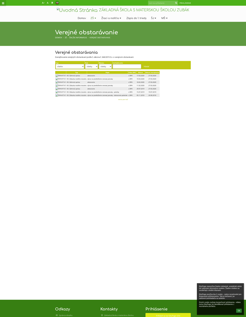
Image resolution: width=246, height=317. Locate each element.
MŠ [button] (163, 18)
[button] (52, 3)
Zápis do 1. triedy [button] (136, 18)
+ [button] (44, 2)
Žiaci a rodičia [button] (110, 18)
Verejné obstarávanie (99, 37)
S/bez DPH (132, 72)
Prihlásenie (185, 3)
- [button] (48, 2)
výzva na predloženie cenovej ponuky (100, 79)
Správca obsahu (65, 315)
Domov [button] (82, 18)
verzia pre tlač (123, 99)
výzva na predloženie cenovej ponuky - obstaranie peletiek (107, 95)
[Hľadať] (176, 3)
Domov (58, 37)
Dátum (140, 72)
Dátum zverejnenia (152, 72)
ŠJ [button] (152, 18)
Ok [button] (239, 311)
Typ (76, 72)
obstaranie (91, 76)
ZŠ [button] (92, 18)
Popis (107, 72)
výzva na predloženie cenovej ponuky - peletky (103, 92)
